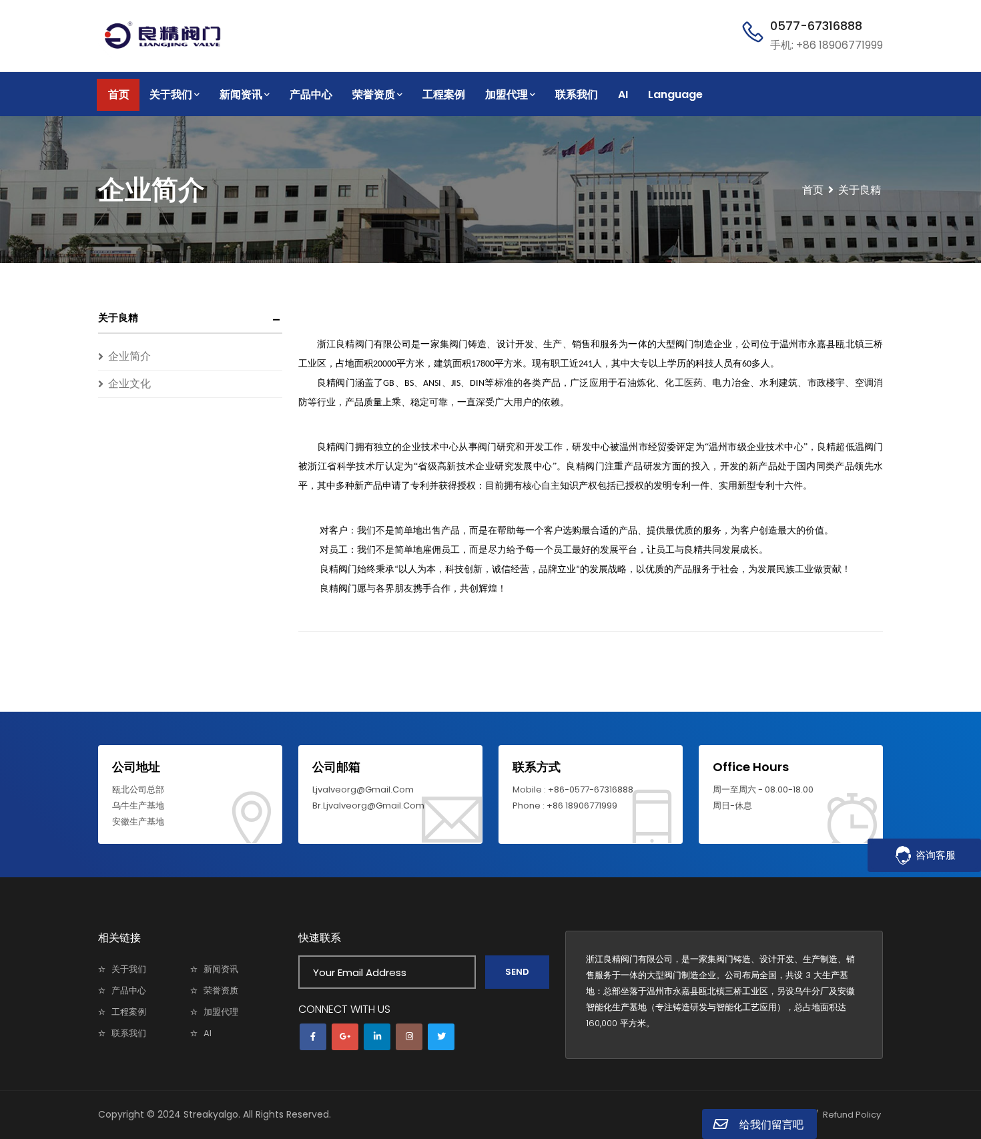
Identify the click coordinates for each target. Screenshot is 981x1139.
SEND (517, 971)
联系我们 (576, 94)
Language (675, 94)
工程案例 (443, 94)
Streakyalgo (211, 1114)
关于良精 (118, 317)
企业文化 (129, 383)
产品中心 (311, 94)
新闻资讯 (241, 94)
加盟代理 (506, 94)
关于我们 (170, 94)
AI (623, 94)
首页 (118, 94)
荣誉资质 (373, 94)
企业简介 (129, 356)
